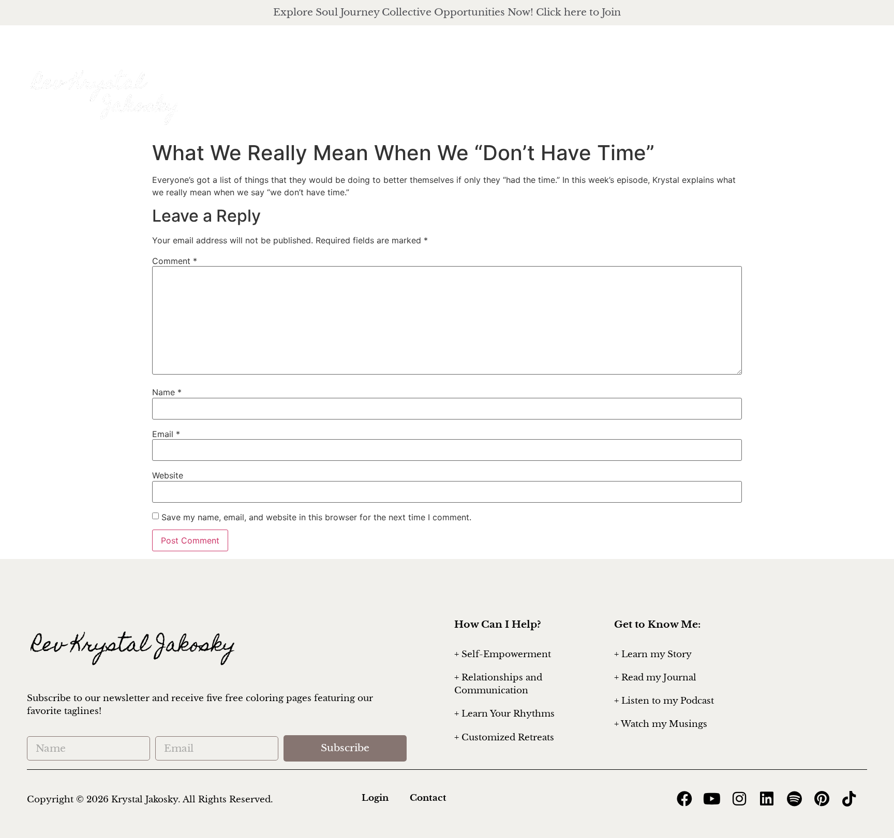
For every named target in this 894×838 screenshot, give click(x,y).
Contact (428, 798)
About (561, 81)
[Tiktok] (849, 798)
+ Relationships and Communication (498, 684)
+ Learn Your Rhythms (504, 713)
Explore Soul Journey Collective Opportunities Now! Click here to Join (447, 12)
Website (167, 475)
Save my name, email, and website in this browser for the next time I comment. (316, 517)
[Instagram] (803, 46)
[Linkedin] (766, 798)
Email (166, 434)
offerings (636, 81)
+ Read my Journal (655, 677)
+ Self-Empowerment (502, 654)
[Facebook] (852, 46)
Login (375, 798)
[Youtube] (711, 798)
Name (167, 392)
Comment (174, 261)
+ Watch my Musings (660, 724)
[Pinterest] (821, 798)
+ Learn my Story (653, 654)
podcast (717, 81)
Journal (793, 81)
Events (854, 81)
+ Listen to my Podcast (664, 700)
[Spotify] (794, 798)
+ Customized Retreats (504, 737)
